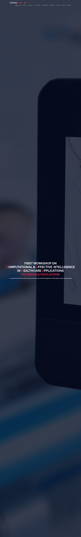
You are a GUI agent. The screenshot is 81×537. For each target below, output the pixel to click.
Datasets (63, 5)
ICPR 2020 (69, 5)
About (20, 5)
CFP (33, 5)
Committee (58, 5)
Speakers (24, 5)
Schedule (30, 5)
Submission (38, 5)
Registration (52, 5)
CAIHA (16, 3)
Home (16, 5)
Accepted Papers (45, 5)
